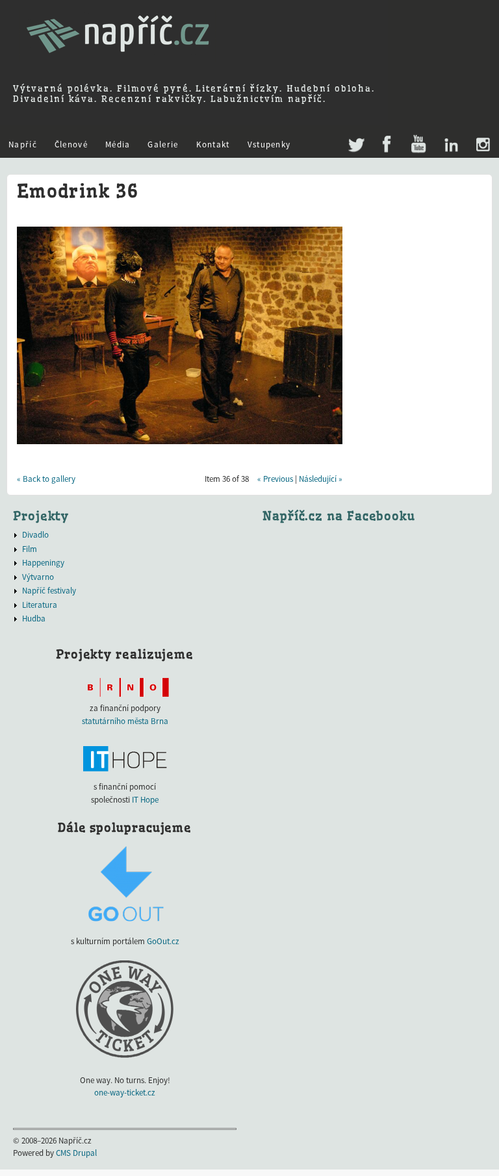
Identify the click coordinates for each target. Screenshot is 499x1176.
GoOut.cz (163, 941)
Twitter (355, 138)
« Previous (275, 478)
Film (29, 549)
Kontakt (213, 144)
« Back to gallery (46, 478)
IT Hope (145, 799)
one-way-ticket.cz (124, 1092)
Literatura (39, 604)
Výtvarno (38, 576)
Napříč (22, 144)
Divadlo (35, 534)
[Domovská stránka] (117, 58)
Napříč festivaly (49, 590)
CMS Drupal (76, 1152)
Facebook (387, 144)
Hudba (33, 618)
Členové (71, 144)
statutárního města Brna (125, 721)
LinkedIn (450, 144)
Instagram (482, 144)
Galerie (162, 144)
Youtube (418, 144)
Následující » (320, 478)
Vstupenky (269, 144)
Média (118, 144)
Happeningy (43, 562)
